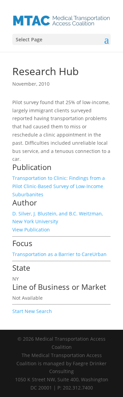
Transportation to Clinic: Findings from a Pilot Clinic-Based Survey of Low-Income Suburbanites (58, 186)
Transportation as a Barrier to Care (52, 254)
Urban (99, 254)
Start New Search (32, 311)
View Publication (31, 229)
